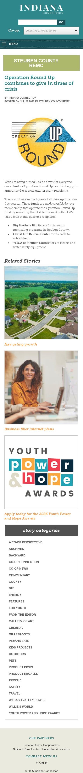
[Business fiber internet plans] (41, 388)
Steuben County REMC (54, 101)
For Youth (17, 608)
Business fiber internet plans (29, 429)
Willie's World (21, 706)
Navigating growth (20, 344)
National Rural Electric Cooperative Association (41, 749)
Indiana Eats (19, 640)
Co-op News (18, 568)
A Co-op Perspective (25, 542)
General (16, 627)
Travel (14, 693)
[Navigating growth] (41, 303)
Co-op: (14, 30)
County (15, 581)
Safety (14, 687)
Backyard (17, 555)
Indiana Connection (22, 97)
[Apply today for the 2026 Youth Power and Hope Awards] (41, 473)
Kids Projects (20, 647)
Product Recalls (23, 673)
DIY (11, 588)
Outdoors (17, 654)
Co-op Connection (24, 562)
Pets (12, 660)
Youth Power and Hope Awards (34, 713)
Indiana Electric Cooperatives (41, 745)
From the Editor (22, 614)
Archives (16, 548)
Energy (15, 594)
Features (16, 601)
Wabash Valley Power (27, 700)
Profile (15, 680)
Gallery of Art (21, 621)
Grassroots (19, 634)
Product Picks (21, 667)
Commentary (19, 575)
